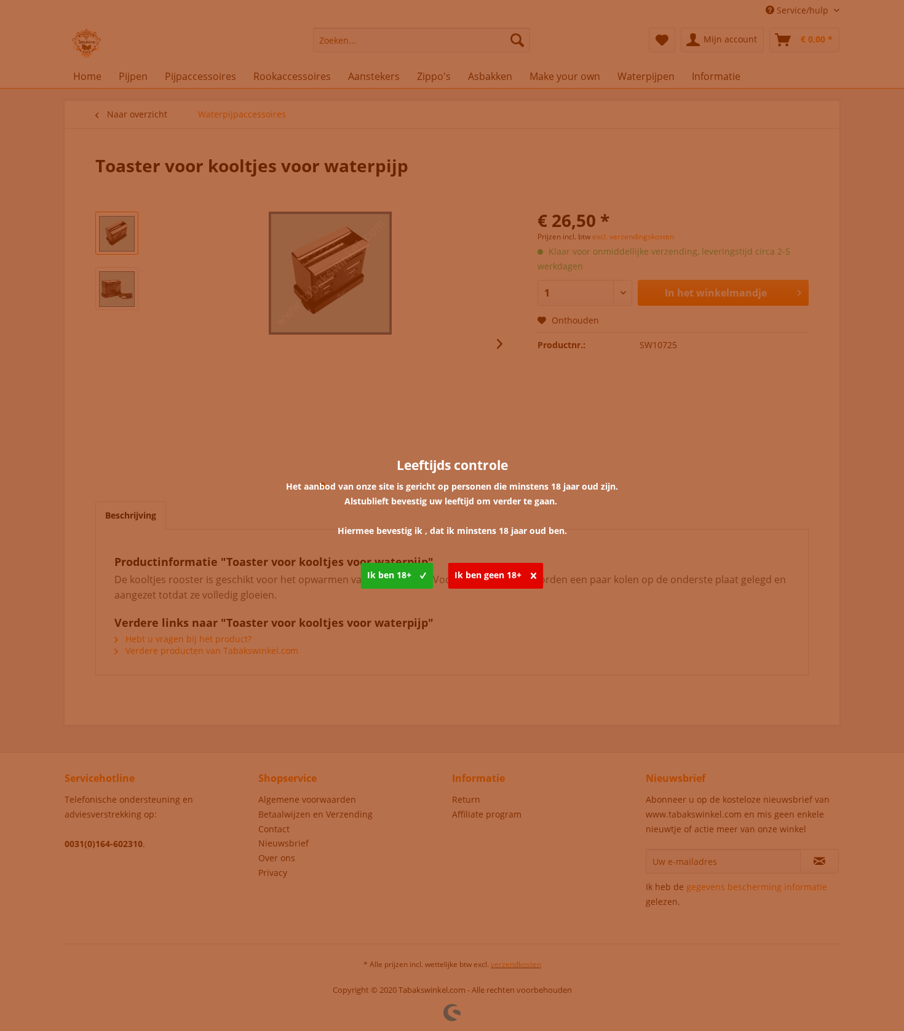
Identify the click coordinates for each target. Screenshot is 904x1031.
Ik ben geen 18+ (487, 575)
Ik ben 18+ (389, 575)
